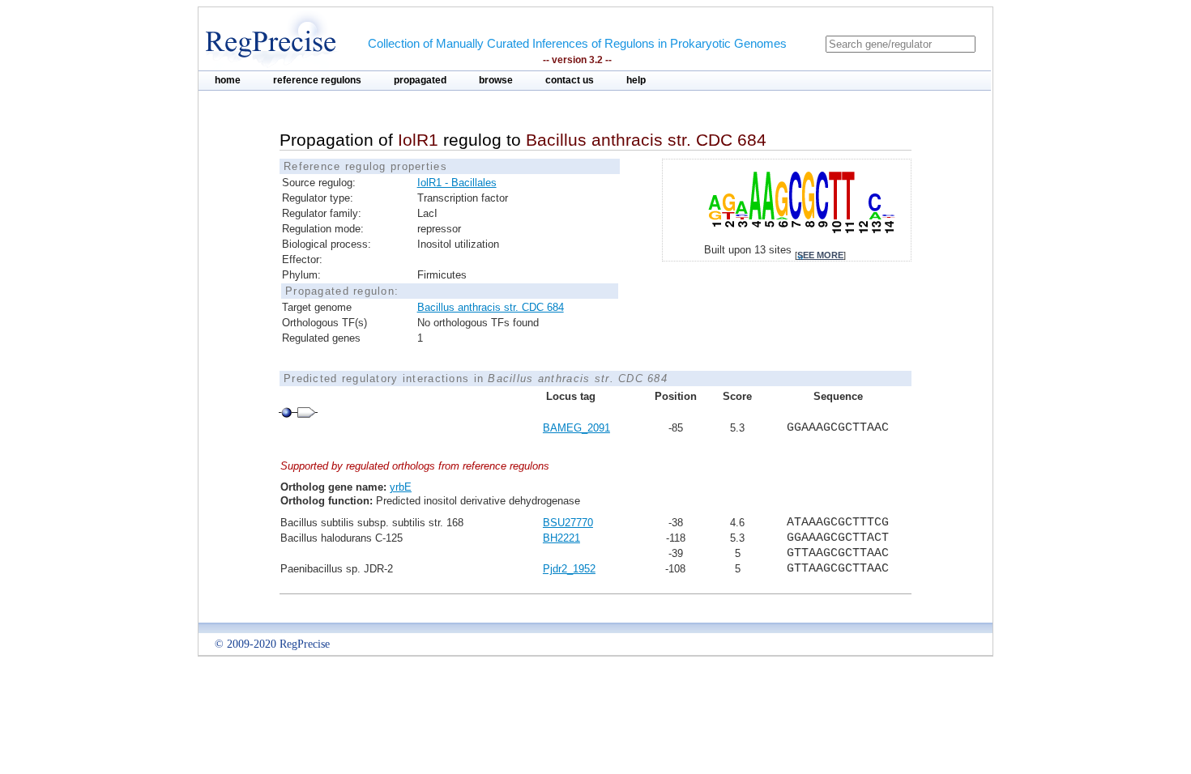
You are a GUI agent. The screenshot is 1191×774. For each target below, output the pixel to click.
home (228, 80)
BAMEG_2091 (576, 428)
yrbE (401, 487)
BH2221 (561, 538)
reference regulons (317, 80)
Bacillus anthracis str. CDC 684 (490, 307)
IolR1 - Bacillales (457, 182)
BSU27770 (568, 523)
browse (496, 80)
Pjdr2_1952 (569, 569)
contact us (569, 80)
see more (820, 255)
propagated (420, 80)
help (636, 80)
